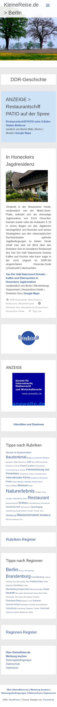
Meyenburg (34, 589)
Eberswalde (21, 581)
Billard (16, 462)
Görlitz (45, 581)
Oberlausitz (10, 597)
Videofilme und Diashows (28, 424)
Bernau (21, 570)
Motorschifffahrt (11, 486)
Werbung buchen (16, 656)
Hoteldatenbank (40, 474)
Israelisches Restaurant (39, 478)
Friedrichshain (36, 581)
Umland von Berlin (12, 612)
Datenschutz (13, 664)
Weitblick (45, 515)
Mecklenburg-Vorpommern (34, 307)
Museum (23, 485)
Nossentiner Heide (15, 311)
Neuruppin (19, 593)
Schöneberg (11, 608)
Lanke (25, 585)
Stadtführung (11, 511)
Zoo (21, 519)
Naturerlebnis (34, 299)
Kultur (14, 482)
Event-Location (27, 466)
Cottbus (48, 577)
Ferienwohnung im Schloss (15, 470)
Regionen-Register (21, 632)
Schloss (23, 502)
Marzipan (20, 482)
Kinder (9, 481)
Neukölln (10, 592)
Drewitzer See (13, 307)
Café (29, 462)
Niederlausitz (28, 593)
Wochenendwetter (12, 519)
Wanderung (11, 515)
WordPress (14, 699)
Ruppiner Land (26, 601)
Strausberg (21, 608)
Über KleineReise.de (18, 652)
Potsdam (36, 597)
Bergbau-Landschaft (34, 458)
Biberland (46, 458)
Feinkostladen (40, 466)
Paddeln (38, 492)
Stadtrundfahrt (21, 511)
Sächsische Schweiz (27, 604)
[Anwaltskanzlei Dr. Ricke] (28, 404)
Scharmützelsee (42, 604)
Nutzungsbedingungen (19, 660)
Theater (30, 511)
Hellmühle (9, 585)
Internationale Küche (18, 477)
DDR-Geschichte (18, 299)
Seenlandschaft (13, 507)
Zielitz (31, 612)
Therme (36, 511)
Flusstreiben (24, 474)
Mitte (41, 589)
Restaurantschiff (12, 503)
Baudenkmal (16, 457)
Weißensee (24, 612)
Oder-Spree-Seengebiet (23, 597)
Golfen (31, 474)
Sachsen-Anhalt (13, 604)
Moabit (46, 589)
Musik (30, 486)
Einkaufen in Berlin (13, 466)
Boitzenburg (29, 570)
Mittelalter (28, 482)
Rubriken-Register (21, 539)
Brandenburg (18, 576)
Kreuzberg (18, 585)
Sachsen (37, 600)
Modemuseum (37, 482)
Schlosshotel (45, 503)
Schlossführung (34, 503)
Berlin (12, 569)
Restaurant (11, 303)
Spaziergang (36, 507)
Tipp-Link (36, 311)
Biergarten (9, 462)
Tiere (42, 511)
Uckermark (44, 608)
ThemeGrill (48, 699)
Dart (33, 462)
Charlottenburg (37, 577)
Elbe (27, 581)
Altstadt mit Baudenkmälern (18, 452)
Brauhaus (22, 462)
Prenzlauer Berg (13, 600)
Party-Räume (17, 498)
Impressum (12, 667)
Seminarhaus (25, 507)
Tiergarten (29, 608)
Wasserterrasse (26, 303)
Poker (25, 498)
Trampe (36, 608)
